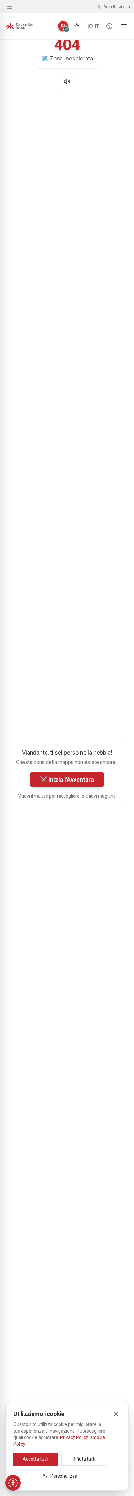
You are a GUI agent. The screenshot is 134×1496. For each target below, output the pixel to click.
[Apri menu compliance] (10, 6)
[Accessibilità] (13, 1483)
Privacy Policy (74, 1437)
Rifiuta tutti (84, 1459)
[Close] (116, 1414)
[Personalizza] (63, 26)
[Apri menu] (123, 26)
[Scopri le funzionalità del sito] (109, 26)
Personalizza (63, 1476)
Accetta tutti (35, 1459)
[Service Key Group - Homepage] (19, 26)
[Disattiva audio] (67, 81)
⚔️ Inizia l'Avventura (67, 779)
